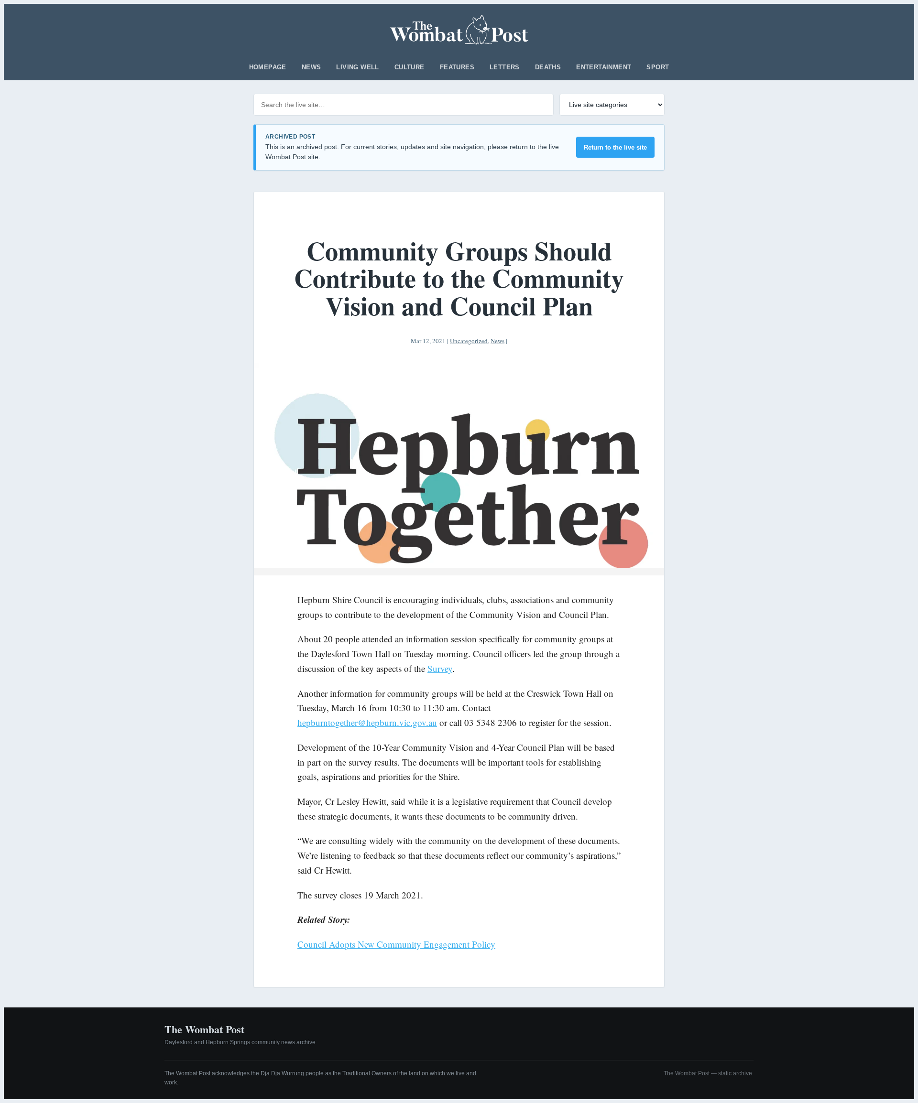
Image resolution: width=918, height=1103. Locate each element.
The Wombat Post (204, 1029)
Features (457, 67)
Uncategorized (469, 340)
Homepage (267, 67)
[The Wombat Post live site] (459, 29)
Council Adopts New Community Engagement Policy (396, 944)
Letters (505, 67)
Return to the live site (615, 147)
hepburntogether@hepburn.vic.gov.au (367, 722)
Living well (357, 67)
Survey (439, 668)
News (311, 67)
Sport (657, 67)
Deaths (548, 67)
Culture (409, 67)
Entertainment (603, 67)
